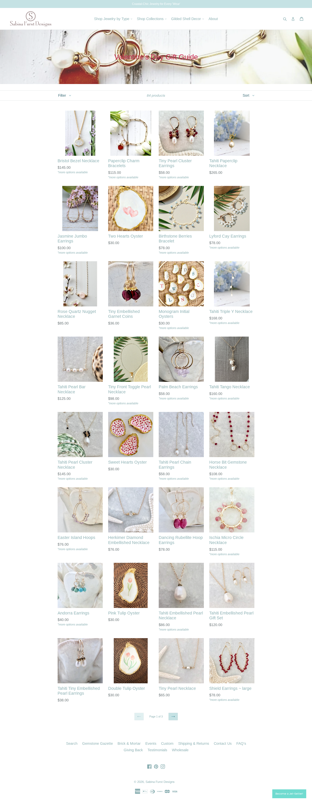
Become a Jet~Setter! (289, 794)
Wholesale (180, 750)
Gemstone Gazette (97, 743)
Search (71, 743)
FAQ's (241, 743)
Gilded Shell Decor (188, 19)
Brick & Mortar (129, 743)
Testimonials (157, 750)
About (213, 19)
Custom (167, 743)
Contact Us (223, 743)
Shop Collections (152, 19)
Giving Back (133, 750)
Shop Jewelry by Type (114, 19)
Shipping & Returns (193, 743)
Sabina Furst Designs (160, 782)
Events (150, 743)
